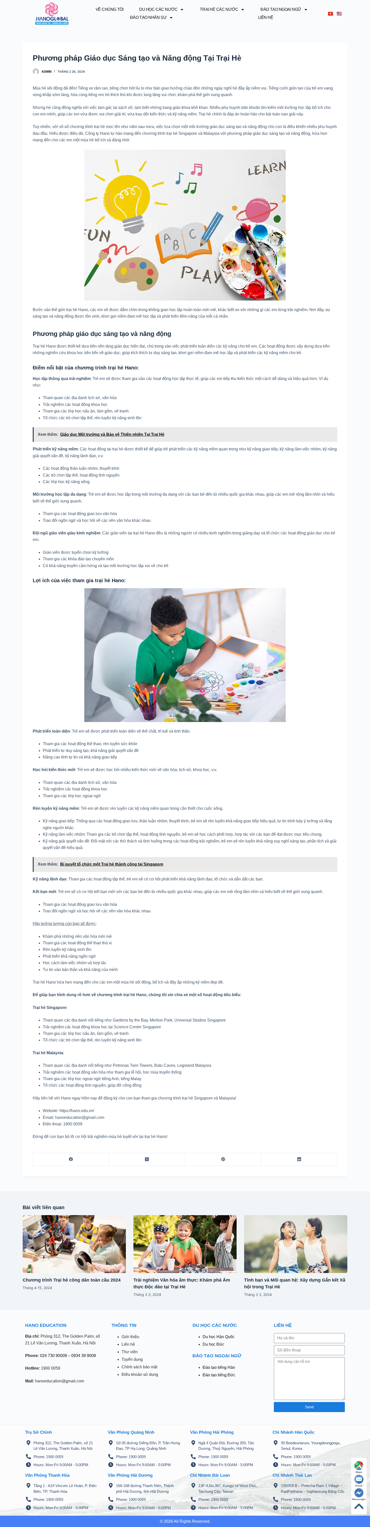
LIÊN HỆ (265, 17)
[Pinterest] (223, 1159)
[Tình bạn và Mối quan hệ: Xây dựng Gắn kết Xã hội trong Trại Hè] (295, 1244)
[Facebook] (71, 1159)
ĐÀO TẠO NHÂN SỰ (148, 17)
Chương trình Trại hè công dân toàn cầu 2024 (72, 1280)
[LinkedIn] (299, 1159)
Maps (359, 1472)
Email (358, 1485)
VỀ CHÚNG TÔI (110, 9)
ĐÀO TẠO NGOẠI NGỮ (281, 9)
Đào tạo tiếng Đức (219, 1375)
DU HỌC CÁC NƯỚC (158, 9)
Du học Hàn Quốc (219, 1337)
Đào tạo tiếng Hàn (219, 1367)
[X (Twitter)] (147, 1159)
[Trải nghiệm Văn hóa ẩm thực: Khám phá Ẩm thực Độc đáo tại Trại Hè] (185, 1244)
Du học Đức (213, 1344)
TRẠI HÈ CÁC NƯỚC (219, 9)
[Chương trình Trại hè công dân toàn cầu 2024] (74, 1244)
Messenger (359, 1499)
